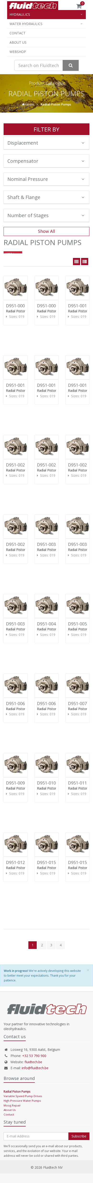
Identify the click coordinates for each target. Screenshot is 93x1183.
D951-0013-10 (19, 385)
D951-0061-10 (19, 703)
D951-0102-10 (50, 783)
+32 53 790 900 (34, 1055)
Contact (18, 33)
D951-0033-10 (50, 544)
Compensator (22, 161)
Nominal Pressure (27, 179)
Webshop (18, 51)
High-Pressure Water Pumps (22, 1100)
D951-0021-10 (19, 465)
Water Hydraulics (26, 23)
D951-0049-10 (50, 624)
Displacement (22, 143)
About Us (18, 42)
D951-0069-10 (50, 703)
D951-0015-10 (50, 385)
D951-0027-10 (19, 544)
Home (29, 104)
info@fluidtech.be (35, 1068)
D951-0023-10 (50, 465)
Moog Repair (12, 1105)
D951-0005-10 (19, 306)
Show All (46, 231)
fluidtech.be (33, 1062)
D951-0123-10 (19, 862)
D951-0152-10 (50, 862)
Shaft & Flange (23, 197)
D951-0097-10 (19, 783)
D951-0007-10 (50, 306)
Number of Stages (28, 215)
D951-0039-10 (19, 624)
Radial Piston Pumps (56, 104)
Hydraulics (20, 14)
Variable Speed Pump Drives (23, 1096)
